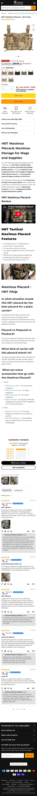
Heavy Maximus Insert (13, 390)
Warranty (4, 780)
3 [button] (19, 709)
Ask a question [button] (18, 467)
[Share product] (33, 25)
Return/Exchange (17, 782)
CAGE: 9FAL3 (11, 786)
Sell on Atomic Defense (26, 784)
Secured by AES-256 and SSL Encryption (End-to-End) (18, 793)
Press (31, 780)
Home (3, 13)
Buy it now (19, 101)
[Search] (33, 8)
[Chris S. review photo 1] (5, 577)
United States (17, 764)
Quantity (4, 84)
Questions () (18, 490)
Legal (7, 782)
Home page (5, 784)
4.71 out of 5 (23, 443)
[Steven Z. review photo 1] (5, 524)
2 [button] (16, 709)
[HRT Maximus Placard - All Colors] (16, 56)
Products (20, 780)
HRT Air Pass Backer (12, 418)
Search (26, 782)
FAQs (26, 780)
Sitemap (14, 784)
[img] (5, 501)
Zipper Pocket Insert (12, 411)
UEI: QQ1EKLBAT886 (23, 786)
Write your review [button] (18, 463)
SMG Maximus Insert (12, 395)
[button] (8, 19)
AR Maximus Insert (12, 386)
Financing (12, 780)
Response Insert (11, 399)
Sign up (29, 755)
